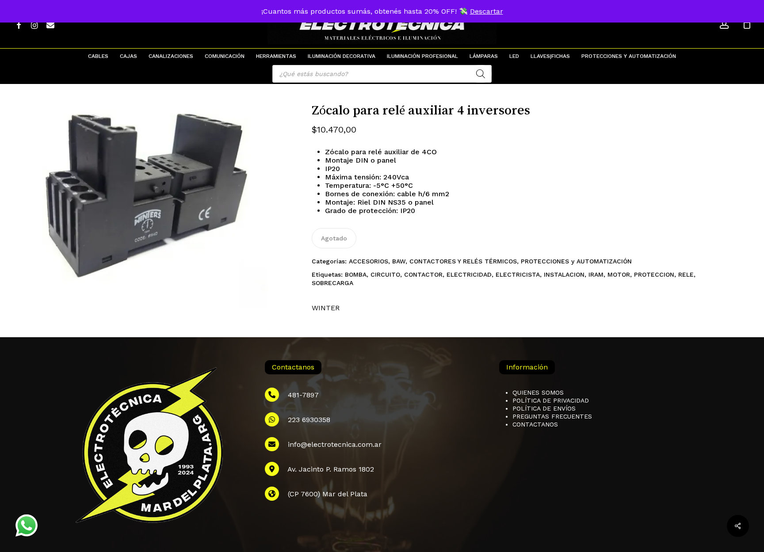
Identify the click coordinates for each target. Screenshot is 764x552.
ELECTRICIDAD (469, 274)
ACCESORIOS (368, 261)
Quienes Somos (538, 392)
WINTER (326, 308)
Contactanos (535, 424)
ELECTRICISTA (518, 274)
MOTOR (618, 274)
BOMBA (356, 274)
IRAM (596, 274)
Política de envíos (544, 408)
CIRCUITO (385, 274)
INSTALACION (564, 274)
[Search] (481, 74)
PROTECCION (654, 274)
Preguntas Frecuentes (552, 416)
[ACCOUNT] (724, 24)
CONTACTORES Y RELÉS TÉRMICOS (463, 261)
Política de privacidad (550, 400)
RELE (686, 274)
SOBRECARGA (332, 282)
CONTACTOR (423, 274)
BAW (398, 261)
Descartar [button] (486, 11)
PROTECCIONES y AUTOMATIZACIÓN (576, 261)
